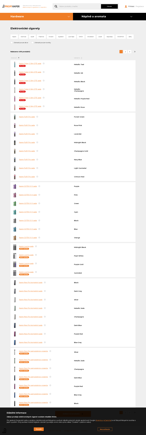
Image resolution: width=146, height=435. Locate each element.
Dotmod (23, 36)
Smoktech (90, 36)
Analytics (99, 420)
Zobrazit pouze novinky (43, 42)
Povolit (39, 429)
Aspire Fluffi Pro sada (27, 117)
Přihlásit (131, 6)
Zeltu (130, 36)
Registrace (140, 6)
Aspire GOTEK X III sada (28, 186)
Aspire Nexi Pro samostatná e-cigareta (33, 351)
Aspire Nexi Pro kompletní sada (30, 282)
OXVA (81, 36)
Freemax (41, 36)
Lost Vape (71, 36)
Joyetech (61, 36)
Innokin (51, 36)
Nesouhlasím (105, 429)
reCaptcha (107, 420)
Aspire (14, 36)
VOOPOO (120, 36)
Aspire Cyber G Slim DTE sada (30, 63)
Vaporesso (110, 36)
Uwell (100, 36)
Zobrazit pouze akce (21, 42)
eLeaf (32, 36)
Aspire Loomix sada (26, 246)
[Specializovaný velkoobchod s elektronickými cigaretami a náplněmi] (11, 6)
